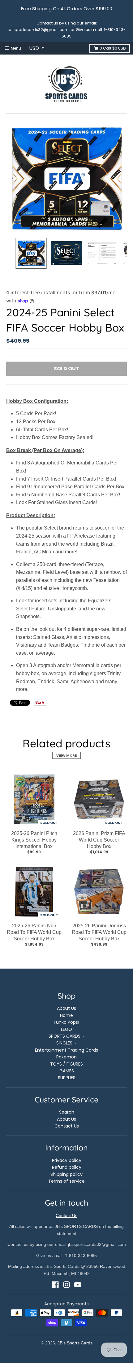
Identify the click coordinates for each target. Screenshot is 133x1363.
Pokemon (66, 1057)
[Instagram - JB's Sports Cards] (66, 1284)
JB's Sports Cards (75, 1342)
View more (66, 755)
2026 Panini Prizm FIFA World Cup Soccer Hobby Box (99, 840)
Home (66, 1015)
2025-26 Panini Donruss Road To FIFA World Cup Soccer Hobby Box (99, 932)
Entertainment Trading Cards (66, 1050)
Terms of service (66, 1181)
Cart (113, 48)
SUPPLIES (66, 1078)
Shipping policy (66, 1174)
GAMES (66, 1071)
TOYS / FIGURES (66, 1064)
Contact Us (66, 1126)
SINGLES (64, 1043)
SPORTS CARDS (64, 1036)
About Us (66, 1008)
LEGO (66, 1029)
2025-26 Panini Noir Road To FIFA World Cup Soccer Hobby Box (34, 932)
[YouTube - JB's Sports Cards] (77, 1284)
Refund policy (66, 1167)
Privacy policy (66, 1160)
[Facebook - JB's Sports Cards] (55, 1284)
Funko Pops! (66, 1022)
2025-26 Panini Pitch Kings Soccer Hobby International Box (34, 840)
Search (66, 1112)
